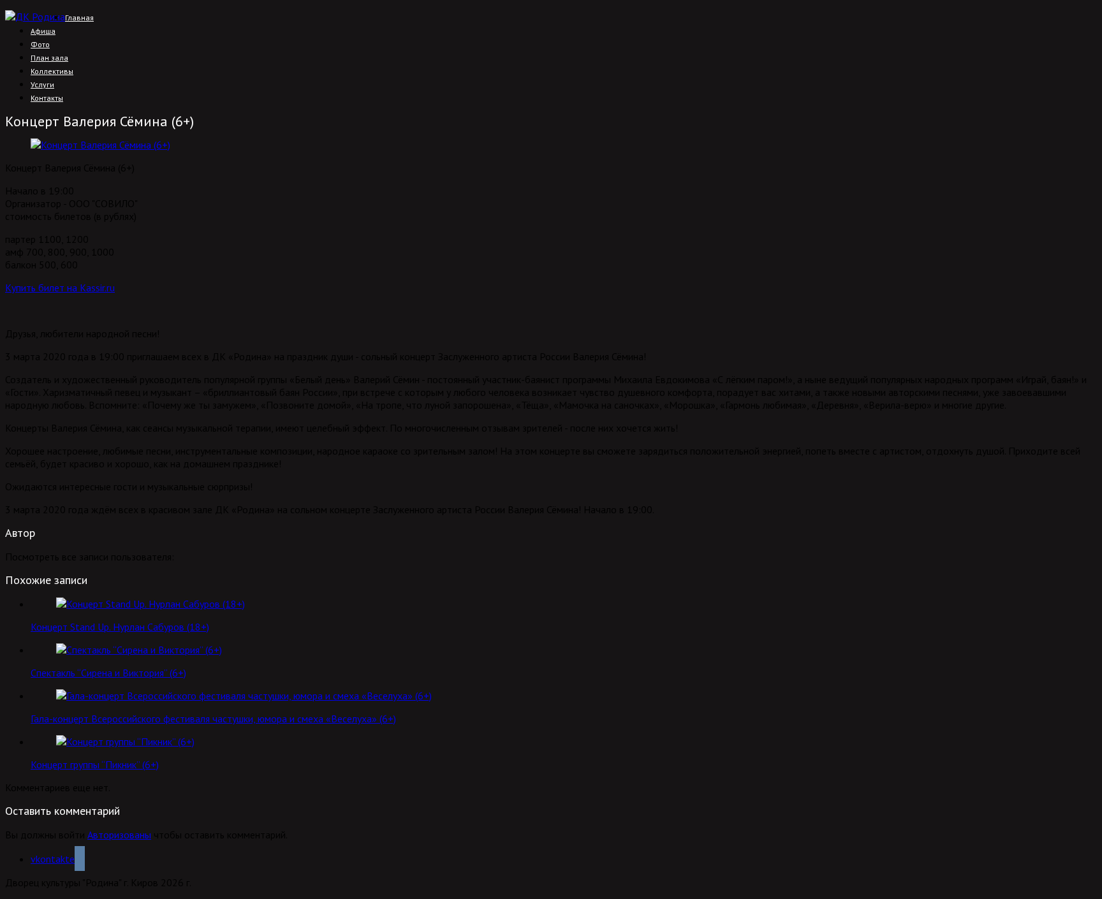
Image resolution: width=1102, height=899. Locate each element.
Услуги (42, 84)
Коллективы (52, 71)
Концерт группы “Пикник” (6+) (95, 764)
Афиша (43, 31)
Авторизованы (119, 834)
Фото (40, 44)
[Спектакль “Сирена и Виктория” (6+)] (139, 649)
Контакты (47, 98)
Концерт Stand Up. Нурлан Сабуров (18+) (120, 626)
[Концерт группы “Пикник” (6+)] (125, 741)
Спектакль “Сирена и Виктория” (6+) (108, 672)
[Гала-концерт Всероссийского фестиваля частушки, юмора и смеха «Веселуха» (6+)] (244, 695)
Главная (79, 17)
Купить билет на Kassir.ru (60, 287)
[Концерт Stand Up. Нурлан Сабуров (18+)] (150, 603)
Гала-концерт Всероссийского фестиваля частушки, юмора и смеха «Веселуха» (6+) (213, 718)
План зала (49, 57)
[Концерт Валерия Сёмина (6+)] (100, 144)
